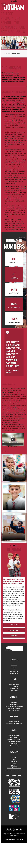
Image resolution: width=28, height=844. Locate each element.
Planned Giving (14, 745)
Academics (14, 665)
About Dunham (12, 54)
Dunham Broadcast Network (14, 770)
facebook (7, 830)
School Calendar (14, 721)
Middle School (14, 688)
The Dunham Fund (14, 737)
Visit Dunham (14, 704)
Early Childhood (14, 684)
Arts (14, 669)
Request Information (14, 630)
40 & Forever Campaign (14, 739)
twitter (10, 830)
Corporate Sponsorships (14, 741)
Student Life (14, 673)
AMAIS (21, 839)
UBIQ (11, 839)
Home (5, 54)
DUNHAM (11, 4)
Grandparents (14, 761)
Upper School (14, 690)
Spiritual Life (14, 671)
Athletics (14, 667)
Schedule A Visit (14, 625)
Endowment (14, 743)
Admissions (14, 702)
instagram (14, 830)
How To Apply (14, 635)
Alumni (14, 757)
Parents (14, 763)
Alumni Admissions (14, 710)
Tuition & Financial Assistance (14, 706)
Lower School (14, 686)
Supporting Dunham (14, 735)
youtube (20, 830)
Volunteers (14, 765)
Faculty (14, 759)
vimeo (17, 830)
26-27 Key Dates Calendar (14, 723)
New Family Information (14, 767)
